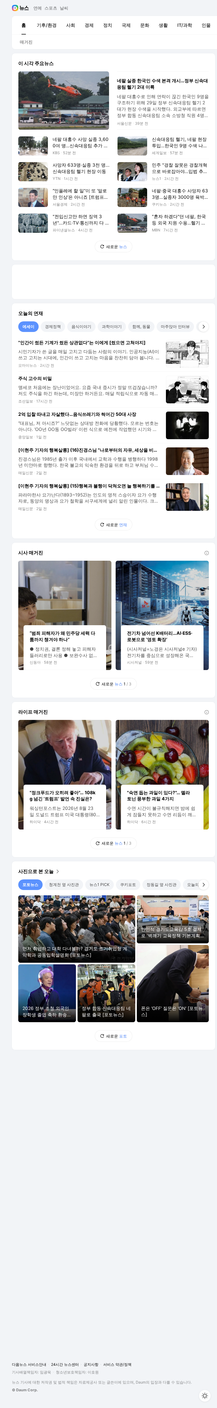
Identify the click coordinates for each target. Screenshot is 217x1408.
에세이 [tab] (28, 326)
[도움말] (207, 553)
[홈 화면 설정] (205, 1396)
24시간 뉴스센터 (65, 1364)
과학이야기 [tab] (112, 326)
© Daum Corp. (25, 1390)
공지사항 (91, 1364)
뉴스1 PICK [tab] (99, 884)
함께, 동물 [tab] (141, 326)
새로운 (116, 246)
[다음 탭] (203, 326)
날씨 (64, 8)
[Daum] (16, 8)
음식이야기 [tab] (81, 326)
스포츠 (50, 8)
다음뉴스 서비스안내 (29, 1364)
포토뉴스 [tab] (30, 884)
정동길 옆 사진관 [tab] (162, 884)
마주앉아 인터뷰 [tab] (175, 326)
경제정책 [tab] (53, 326)
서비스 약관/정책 (117, 1364)
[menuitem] (23, 25)
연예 (37, 8)
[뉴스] (24, 8)
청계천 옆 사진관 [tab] (64, 884)
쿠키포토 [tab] (128, 884)
